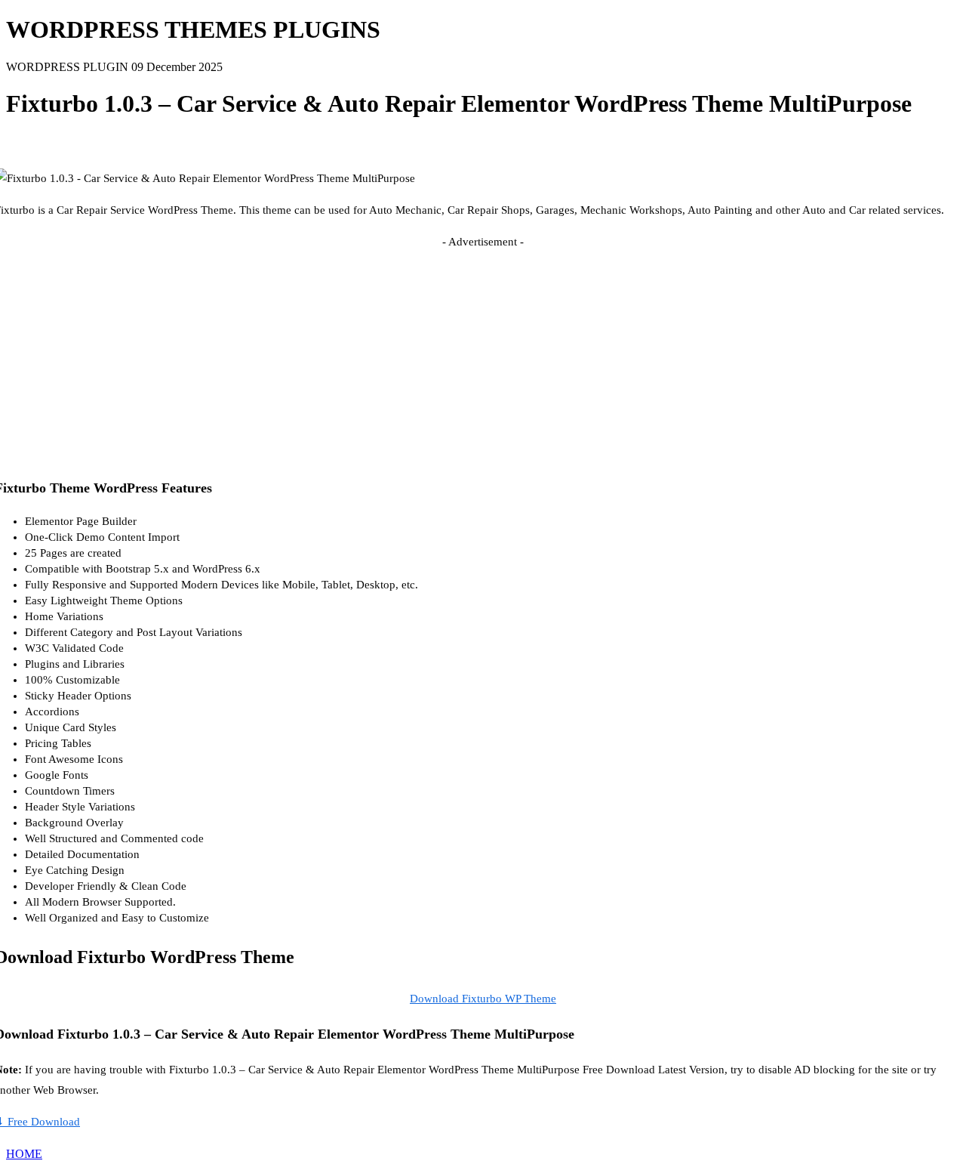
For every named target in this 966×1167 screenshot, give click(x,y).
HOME (24, 1153)
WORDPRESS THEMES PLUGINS (193, 29)
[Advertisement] (483, 358)
